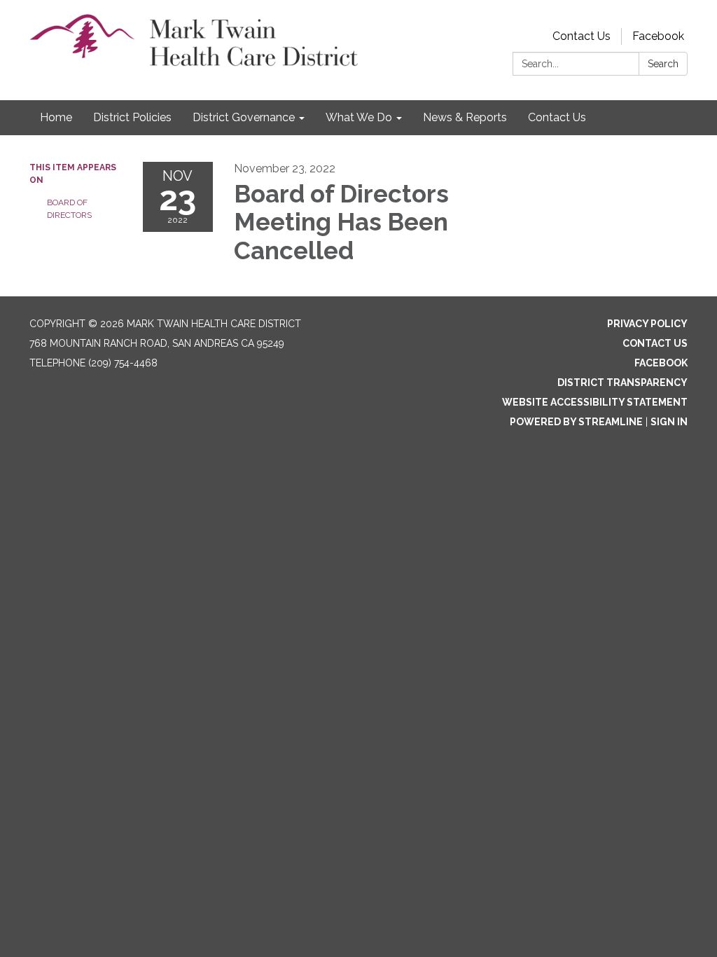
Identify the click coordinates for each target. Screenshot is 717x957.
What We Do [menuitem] (359, 117)
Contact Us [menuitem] (557, 117)
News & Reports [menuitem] (465, 117)
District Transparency (622, 382)
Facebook (658, 36)
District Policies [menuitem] (132, 117)
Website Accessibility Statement (595, 402)
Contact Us (581, 36)
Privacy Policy (647, 323)
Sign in (669, 421)
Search (663, 63)
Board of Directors (69, 209)
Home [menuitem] (56, 117)
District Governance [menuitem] (244, 117)
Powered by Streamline (576, 421)
